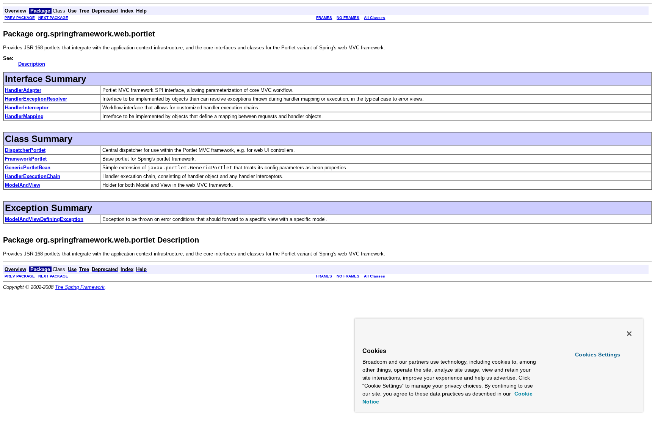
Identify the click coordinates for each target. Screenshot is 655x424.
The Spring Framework (80, 287)
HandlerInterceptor (27, 107)
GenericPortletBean (27, 167)
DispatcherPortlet (25, 150)
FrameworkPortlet (26, 159)
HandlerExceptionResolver (36, 99)
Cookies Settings (597, 354)
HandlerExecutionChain (32, 176)
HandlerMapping (24, 116)
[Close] (629, 333)
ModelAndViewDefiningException (44, 219)
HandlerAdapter (23, 90)
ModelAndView (22, 185)
